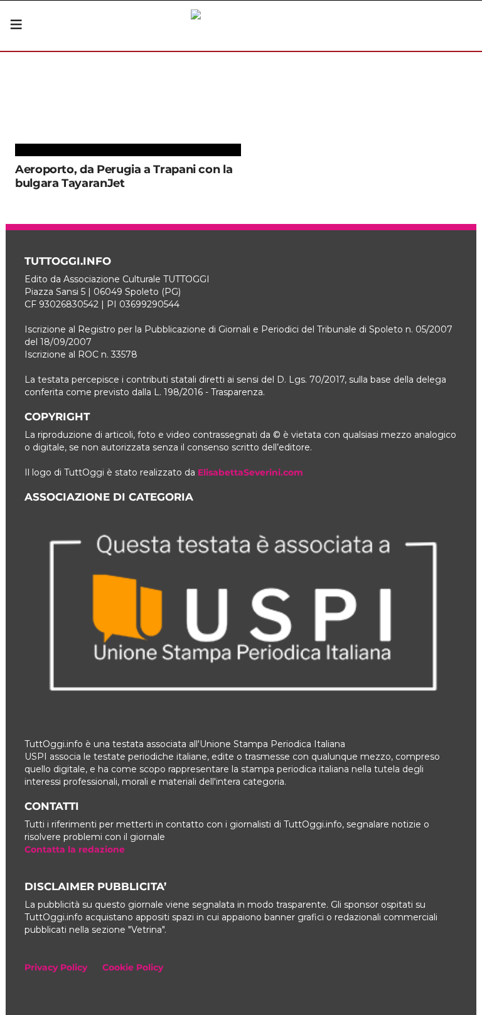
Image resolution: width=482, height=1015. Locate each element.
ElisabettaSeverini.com (250, 472)
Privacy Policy (55, 967)
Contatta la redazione (74, 849)
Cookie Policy (132, 967)
